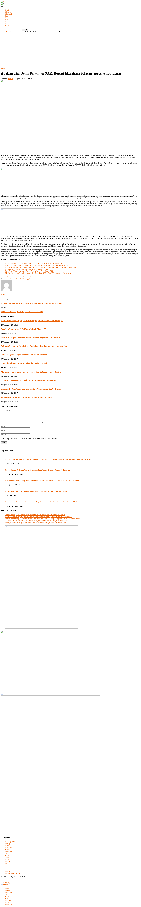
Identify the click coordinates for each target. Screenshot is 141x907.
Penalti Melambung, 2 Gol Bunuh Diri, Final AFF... (24, 329)
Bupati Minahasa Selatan (26, 277)
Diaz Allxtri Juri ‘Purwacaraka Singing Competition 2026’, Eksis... (31, 389)
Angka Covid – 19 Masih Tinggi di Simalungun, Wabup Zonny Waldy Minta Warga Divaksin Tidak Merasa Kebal (48, 459)
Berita (7, 10)
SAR (42, 277)
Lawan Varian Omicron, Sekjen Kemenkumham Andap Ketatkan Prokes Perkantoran (37, 470)
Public (7, 863)
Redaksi (8, 871)
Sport (7, 16)
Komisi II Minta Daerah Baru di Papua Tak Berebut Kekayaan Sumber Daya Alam (34, 263)
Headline (8, 848)
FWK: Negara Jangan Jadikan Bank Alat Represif (24, 355)
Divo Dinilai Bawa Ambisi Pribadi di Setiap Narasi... (24, 363)
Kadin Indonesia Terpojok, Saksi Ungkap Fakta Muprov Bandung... (32, 320)
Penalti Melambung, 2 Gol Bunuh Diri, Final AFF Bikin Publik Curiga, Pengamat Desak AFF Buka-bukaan (43, 519)
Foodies (8, 22)
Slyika (10, 79)
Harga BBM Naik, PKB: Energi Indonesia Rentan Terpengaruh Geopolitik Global (36, 491)
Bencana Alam (12, 277)
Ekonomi (8, 14)
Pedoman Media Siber (13, 873)
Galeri (7, 20)
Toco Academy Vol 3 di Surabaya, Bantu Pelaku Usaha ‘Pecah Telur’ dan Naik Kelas (35, 515)
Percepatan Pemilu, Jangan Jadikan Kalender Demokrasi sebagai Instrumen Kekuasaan (35, 523)
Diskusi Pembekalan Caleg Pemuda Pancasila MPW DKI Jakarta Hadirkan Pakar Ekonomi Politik (42, 481)
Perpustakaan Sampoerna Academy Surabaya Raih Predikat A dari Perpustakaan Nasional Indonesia (43, 502)
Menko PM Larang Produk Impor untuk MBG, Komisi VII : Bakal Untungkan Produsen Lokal (38, 273)
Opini (7, 18)
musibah (38, 277)
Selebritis (8, 26)
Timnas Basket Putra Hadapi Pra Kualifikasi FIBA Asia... (27, 397)
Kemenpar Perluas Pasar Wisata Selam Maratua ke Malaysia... (29, 380)
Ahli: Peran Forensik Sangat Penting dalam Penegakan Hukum (27, 269)
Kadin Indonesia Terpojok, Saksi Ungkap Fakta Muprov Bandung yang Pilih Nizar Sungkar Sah (38, 517)
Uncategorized (10, 842)
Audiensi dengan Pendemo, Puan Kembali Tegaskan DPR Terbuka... (32, 338)
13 (6, 867)
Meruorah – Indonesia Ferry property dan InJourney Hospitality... (31, 372)
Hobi (7, 24)
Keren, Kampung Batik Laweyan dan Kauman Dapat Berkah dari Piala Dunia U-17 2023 (36, 265)
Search (25, 30)
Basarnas (4, 277)
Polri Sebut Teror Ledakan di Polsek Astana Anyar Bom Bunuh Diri (29, 271)
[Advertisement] (70, 49)
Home (3, 32)
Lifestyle (8, 12)
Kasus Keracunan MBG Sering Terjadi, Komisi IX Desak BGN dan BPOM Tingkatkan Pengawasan (40, 267)
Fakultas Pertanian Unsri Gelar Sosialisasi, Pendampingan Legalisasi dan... (35, 346)
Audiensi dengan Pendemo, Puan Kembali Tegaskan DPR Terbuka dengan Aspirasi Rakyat (37, 521)
